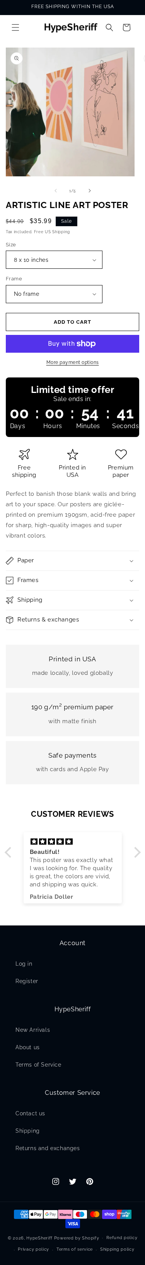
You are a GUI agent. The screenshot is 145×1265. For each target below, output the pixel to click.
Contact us (30, 1113)
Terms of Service (38, 1065)
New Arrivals (32, 1030)
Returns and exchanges (47, 1148)
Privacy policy (33, 1249)
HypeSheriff (39, 1237)
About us (27, 1047)
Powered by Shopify (76, 1237)
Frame (14, 279)
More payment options (72, 362)
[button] (15, 27)
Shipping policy (117, 1249)
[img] (73, 841)
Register (26, 981)
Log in (23, 964)
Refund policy (121, 1237)
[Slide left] (55, 190)
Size (11, 245)
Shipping (27, 1131)
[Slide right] (89, 190)
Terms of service (74, 1249)
